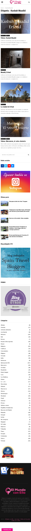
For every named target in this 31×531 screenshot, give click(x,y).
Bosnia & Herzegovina (7, 341)
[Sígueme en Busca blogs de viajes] (17, 474)
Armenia (3, 327)
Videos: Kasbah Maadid (8, 38)
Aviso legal (17, 519)
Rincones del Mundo (6, 410)
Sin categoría (4, 419)
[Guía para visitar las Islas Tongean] (4, 203)
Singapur (3, 422)
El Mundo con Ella (9, 519)
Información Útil (5, 363)
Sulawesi (3, 426)
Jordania (3, 367)
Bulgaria (3, 346)
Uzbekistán (4, 436)
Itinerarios (4, 365)
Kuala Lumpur (4, 372)
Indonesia (3, 360)
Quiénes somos (5, 405)
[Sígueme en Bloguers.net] (5, 474)
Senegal (3, 415)
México (3, 391)
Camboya (3, 348)
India (2, 358)
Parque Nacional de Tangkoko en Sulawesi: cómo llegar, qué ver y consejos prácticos (18, 228)
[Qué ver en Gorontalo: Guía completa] (4, 220)
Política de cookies (16, 520)
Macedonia (4, 384)
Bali (2, 337)
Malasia (3, 386)
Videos (8, 35)
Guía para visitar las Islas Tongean (18, 201)
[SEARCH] (28, 154)
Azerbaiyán (4, 332)
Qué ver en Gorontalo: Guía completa (18, 218)
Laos (2, 374)
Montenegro (4, 393)
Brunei (2, 344)
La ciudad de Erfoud (7, 107)
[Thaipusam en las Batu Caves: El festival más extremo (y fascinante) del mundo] (4, 211)
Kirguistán (3, 370)
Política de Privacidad (25, 519)
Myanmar (3, 396)
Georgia (3, 355)
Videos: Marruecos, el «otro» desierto (13, 141)
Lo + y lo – (3, 381)
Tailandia (3, 429)
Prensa (3, 403)
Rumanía (3, 412)
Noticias (3, 400)
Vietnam (3, 441)
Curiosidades (4, 351)
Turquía (3, 433)
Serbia (2, 417)
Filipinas (3, 353)
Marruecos (3, 35)
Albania (3, 325)
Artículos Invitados (6, 329)
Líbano (2, 379)
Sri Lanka (3, 424)
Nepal (2, 398)
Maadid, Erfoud (6, 72)
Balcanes (3, 334)
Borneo (3, 339)
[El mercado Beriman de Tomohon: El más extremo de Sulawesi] (4, 237)
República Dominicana (7, 407)
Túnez (2, 431)
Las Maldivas (4, 377)
